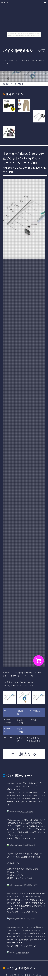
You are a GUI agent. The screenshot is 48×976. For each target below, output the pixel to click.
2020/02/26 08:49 (29, 918)
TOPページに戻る (14, 83)
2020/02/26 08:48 (26, 811)
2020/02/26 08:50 (29, 845)
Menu (44, 2)
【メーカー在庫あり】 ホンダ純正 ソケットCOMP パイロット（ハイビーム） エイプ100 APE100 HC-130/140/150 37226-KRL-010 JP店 (24, 163)
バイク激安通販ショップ (24, 50)
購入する (26, 754)
